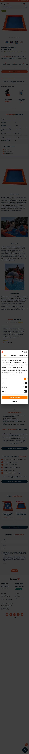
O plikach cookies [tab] (23, 355)
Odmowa (14, 401)
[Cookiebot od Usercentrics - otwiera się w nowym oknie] (21, 352)
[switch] (24, 382)
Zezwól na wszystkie (14, 397)
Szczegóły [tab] (13, 355)
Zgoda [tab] (4, 355)
